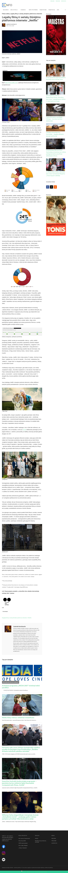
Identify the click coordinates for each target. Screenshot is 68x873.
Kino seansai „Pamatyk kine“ (24, 838)
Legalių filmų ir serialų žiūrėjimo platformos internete (26, 13)
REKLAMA (52, 1)
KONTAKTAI (63, 1)
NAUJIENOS (5, 9)
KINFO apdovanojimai (23, 843)
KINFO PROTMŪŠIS (33, 9)
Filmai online (6, 13)
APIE (58, 9)
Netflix (29, 617)
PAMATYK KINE (43, 9)
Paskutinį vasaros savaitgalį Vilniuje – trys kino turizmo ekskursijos (54, 119)
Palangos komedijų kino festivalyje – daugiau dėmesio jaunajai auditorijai (55, 134)
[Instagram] (51, 187)
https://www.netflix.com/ (11, 82)
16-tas (24, 429)
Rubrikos (23, 9)
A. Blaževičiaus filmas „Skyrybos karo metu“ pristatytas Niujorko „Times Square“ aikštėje (55, 173)
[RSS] (55, 187)
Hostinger (8, 867)
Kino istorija (13, 9)
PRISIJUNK (58, 1)
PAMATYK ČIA (51, 9)
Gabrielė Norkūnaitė (19, 626)
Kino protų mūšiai (22, 840)
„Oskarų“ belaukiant (23, 847)
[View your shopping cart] (62, 10)
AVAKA (36, 838)
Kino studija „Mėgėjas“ (23, 845)
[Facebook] (47, 187)
